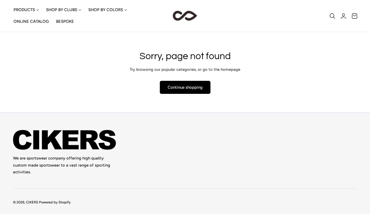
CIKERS (32, 202)
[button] (332, 16)
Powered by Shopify (55, 202)
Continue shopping (185, 87)
